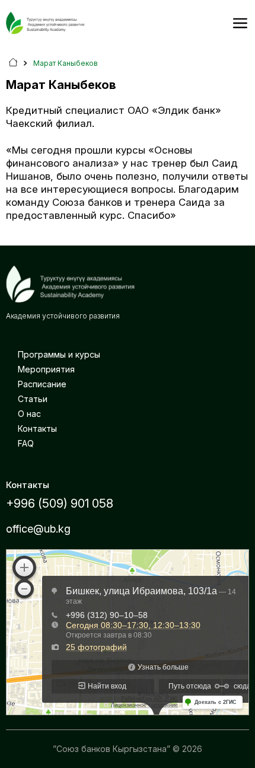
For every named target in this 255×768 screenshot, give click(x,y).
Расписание (42, 384)
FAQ (26, 443)
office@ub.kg (38, 528)
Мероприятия (46, 369)
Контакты (37, 428)
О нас (29, 414)
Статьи (32, 399)
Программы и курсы (59, 354)
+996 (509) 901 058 (59, 503)
